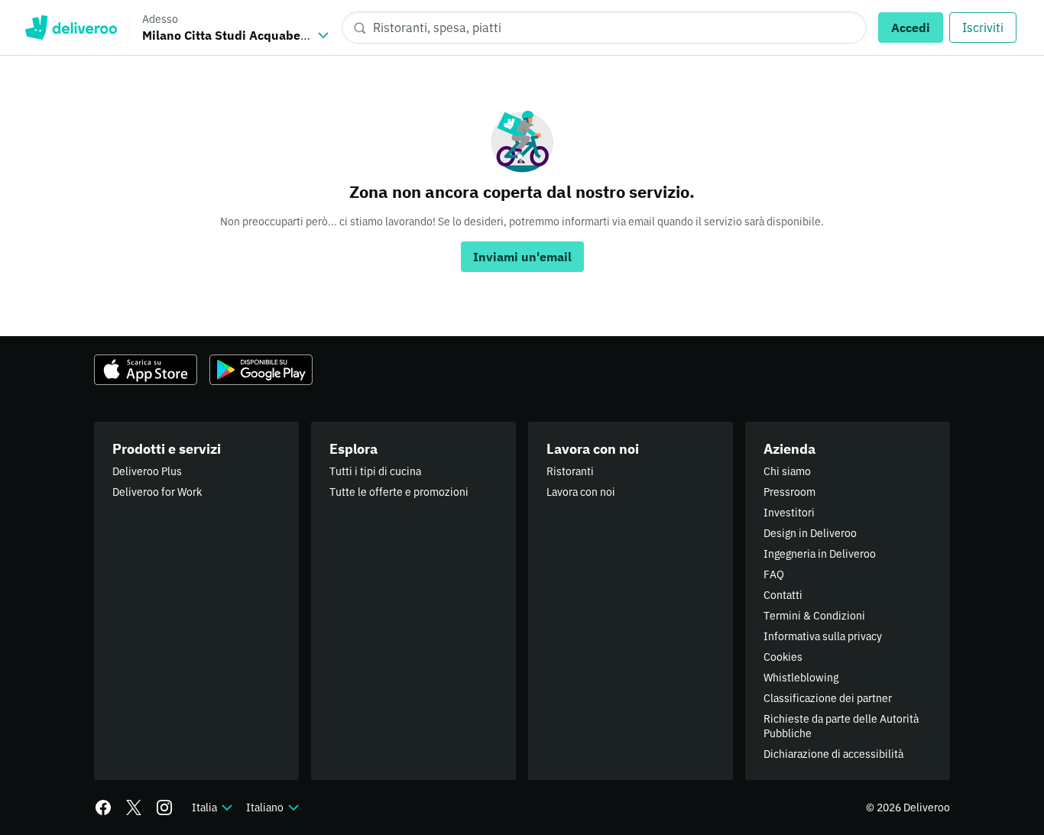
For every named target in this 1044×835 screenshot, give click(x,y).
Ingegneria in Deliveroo (820, 554)
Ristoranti (570, 471)
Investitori (789, 512)
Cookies (783, 657)
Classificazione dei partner (828, 698)
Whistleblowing (801, 678)
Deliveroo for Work (157, 492)
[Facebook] (103, 807)
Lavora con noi (580, 492)
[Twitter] (134, 807)
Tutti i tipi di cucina (375, 471)
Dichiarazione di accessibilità (833, 754)
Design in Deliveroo (810, 533)
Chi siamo (787, 471)
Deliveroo (70, 27)
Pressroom (789, 492)
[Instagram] (164, 807)
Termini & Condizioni (814, 616)
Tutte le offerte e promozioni (399, 492)
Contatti (783, 595)
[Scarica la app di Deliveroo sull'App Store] (145, 369)
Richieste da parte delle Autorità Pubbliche (841, 726)
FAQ (774, 574)
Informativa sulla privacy (823, 636)
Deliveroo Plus (147, 471)
